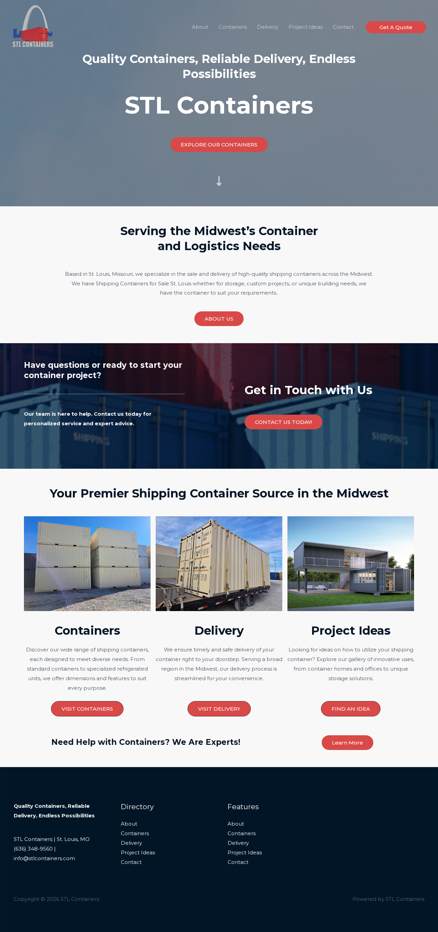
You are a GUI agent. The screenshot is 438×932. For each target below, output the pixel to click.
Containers (233, 27)
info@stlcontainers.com (44, 858)
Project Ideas (305, 27)
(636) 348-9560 (33, 848)
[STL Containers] (32, 26)
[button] (396, 27)
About (200, 27)
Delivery (267, 27)
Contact (343, 27)
